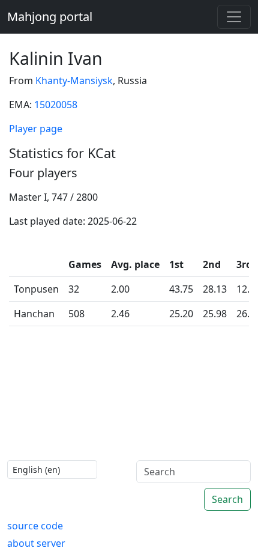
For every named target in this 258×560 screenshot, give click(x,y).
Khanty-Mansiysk (74, 80)
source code (35, 525)
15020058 (55, 104)
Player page (35, 128)
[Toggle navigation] (234, 17)
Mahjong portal (49, 16)
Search (227, 499)
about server (36, 543)
